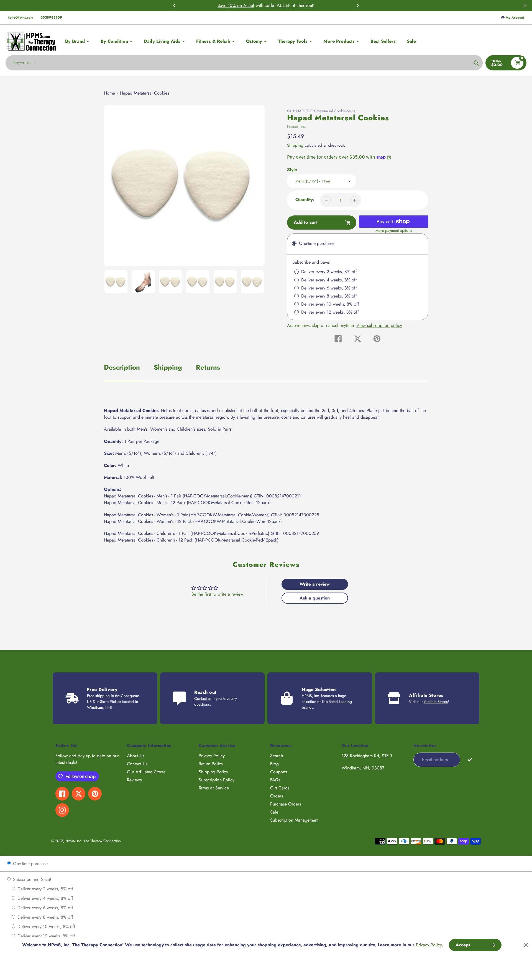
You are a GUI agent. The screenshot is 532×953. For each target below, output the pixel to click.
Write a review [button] (315, 584)
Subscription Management (294, 820)
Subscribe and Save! (31, 879)
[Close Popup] (525, 944)
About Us (135, 756)
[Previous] (174, 5)
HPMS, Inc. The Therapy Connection (93, 840)
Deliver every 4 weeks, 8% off (44, 898)
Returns (208, 367)
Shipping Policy (213, 772)
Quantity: (304, 199)
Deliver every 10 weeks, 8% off (45, 926)
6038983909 (51, 17)
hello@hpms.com (20, 17)
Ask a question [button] (315, 598)
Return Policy (211, 764)
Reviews (134, 780)
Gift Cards (279, 788)
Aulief (248, 5)
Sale (274, 812)
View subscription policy (379, 325)
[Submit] (470, 759)
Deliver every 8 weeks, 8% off (44, 917)
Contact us (202, 698)
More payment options (393, 230)
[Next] (357, 5)
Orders (276, 796)
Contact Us (137, 764)
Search (276, 756)
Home (109, 93)
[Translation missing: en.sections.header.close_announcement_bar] (525, 5)
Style (292, 169)
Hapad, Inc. (296, 126)
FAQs (275, 780)
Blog (274, 764)
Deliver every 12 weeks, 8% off (45, 936)
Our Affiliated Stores (146, 772)
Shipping (295, 145)
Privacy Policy (212, 756)
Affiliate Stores (436, 701)
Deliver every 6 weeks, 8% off (44, 907)
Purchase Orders (285, 804)
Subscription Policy (216, 780)
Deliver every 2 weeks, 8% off (44, 889)
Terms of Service (214, 788)
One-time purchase (30, 863)
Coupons (278, 772)
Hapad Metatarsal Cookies (144, 93)
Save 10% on (230, 5)
